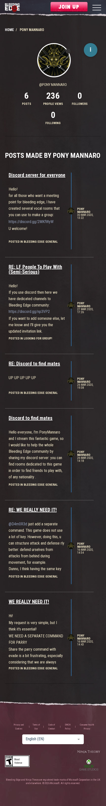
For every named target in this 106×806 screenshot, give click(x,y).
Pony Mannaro (83, 210)
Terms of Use (36, 727)
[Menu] (96, 8)
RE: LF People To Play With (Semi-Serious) (35, 269)
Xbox (88, 765)
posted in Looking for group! (30, 338)
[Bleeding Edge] (12, 8)
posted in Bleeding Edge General (33, 241)
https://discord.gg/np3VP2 (29, 311)
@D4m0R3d (18, 524)
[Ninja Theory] (88, 752)
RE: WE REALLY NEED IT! (33, 510)
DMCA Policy (68, 727)
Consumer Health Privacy (87, 727)
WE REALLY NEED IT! (29, 602)
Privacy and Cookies (19, 727)
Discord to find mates (31, 418)
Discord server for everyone (37, 175)
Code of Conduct (51, 727)
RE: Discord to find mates (34, 364)
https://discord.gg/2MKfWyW (31, 221)
